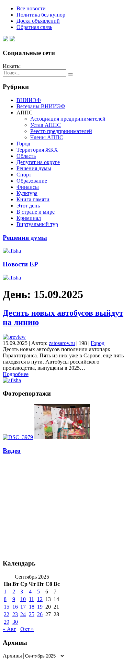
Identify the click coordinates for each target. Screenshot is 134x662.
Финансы (27, 187)
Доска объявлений (38, 21)
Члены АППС (46, 137)
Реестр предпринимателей (61, 131)
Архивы (12, 656)
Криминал (28, 218)
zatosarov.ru (62, 343)
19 (40, 607)
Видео (12, 450)
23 (15, 614)
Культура (26, 193)
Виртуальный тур (37, 224)
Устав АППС (45, 125)
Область (26, 156)
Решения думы (33, 168)
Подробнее (16, 374)
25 (31, 614)
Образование (31, 181)
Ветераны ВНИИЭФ (40, 106)
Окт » (27, 629)
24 (23, 614)
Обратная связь (34, 27)
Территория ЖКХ (37, 150)
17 (23, 607)
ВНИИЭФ (28, 100)
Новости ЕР (20, 264)
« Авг (9, 629)
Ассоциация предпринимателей (67, 119)
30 (15, 622)
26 (40, 614)
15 (6, 607)
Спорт (23, 174)
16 (15, 607)
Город (23, 143)
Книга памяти (32, 199)
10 (23, 599)
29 (6, 622)
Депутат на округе (38, 162)
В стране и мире (35, 212)
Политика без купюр (40, 15)
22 (6, 614)
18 (31, 607)
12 (40, 599)
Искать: (12, 66)
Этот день (28, 205)
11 (31, 599)
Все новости (31, 8)
